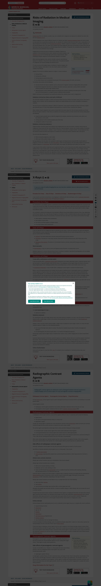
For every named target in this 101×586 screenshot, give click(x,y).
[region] (50, 293)
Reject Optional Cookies (48, 301)
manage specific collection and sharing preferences (62, 297)
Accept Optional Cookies (34, 301)
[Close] (73, 283)
